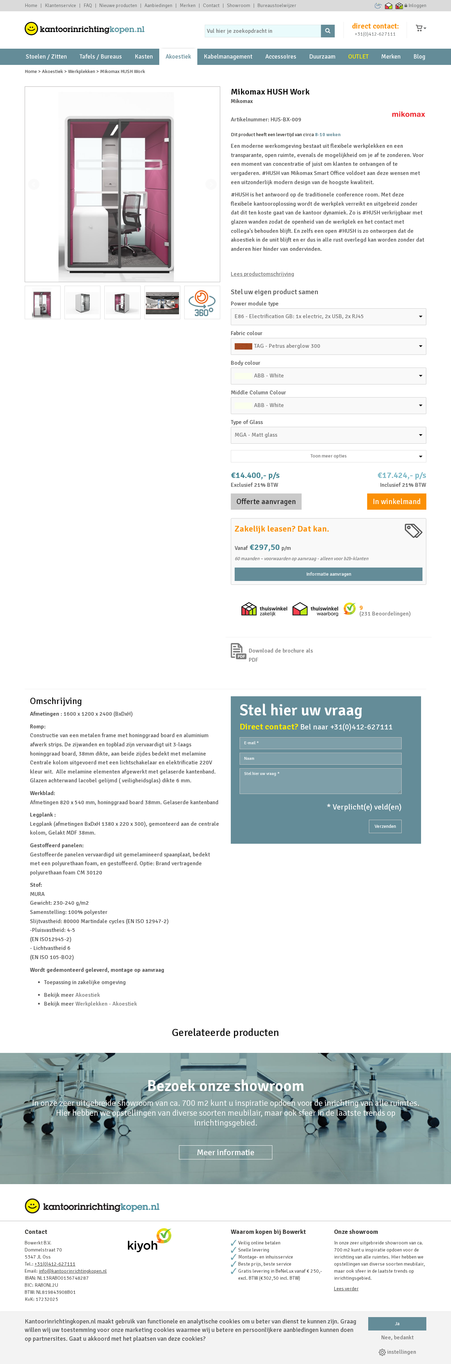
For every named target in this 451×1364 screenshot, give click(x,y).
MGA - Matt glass (256, 435)
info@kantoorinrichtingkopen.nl (73, 1271)
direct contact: (375, 26)
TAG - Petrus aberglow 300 (287, 346)
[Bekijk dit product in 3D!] (202, 302)
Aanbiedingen (158, 6)
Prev (33, 184)
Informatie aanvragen (328, 574)
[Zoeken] (328, 31)
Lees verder (346, 1289)
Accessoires (280, 56)
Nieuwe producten (118, 6)
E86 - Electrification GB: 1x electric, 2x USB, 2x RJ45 (299, 316)
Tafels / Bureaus (101, 56)
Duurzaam (322, 56)
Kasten (144, 56)
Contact (211, 6)
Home (31, 6)
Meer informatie (225, 1152)
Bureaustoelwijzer (277, 6)
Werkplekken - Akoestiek (106, 1003)
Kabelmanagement (228, 56)
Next (211, 184)
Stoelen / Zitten (46, 56)
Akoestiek (178, 56)
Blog (419, 56)
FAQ (88, 6)
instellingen (401, 1352)
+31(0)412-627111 (375, 34)
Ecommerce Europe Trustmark (378, 5)
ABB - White (269, 375)
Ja (397, 1324)
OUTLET (358, 56)
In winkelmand (397, 501)
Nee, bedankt (397, 1337)
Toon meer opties (328, 456)
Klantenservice (60, 6)
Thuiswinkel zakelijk (399, 5)
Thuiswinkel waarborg (389, 5)
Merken (188, 6)
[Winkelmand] (421, 28)
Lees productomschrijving (262, 274)
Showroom (238, 6)
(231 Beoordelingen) (385, 613)
